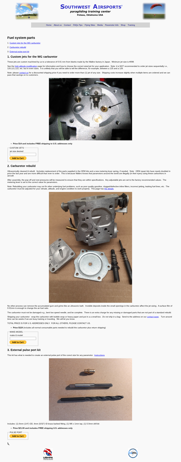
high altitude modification (26, 66)
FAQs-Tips (77, 25)
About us (58, 25)
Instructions (99, 355)
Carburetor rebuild (18, 47)
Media (100, 25)
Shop (123, 25)
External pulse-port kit (19, 51)
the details (109, 189)
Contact (67, 25)
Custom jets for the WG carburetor (25, 43)
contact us (23, 73)
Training (131, 25)
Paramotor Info (111, 25)
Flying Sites (90, 25)
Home (48, 25)
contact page (153, 317)
